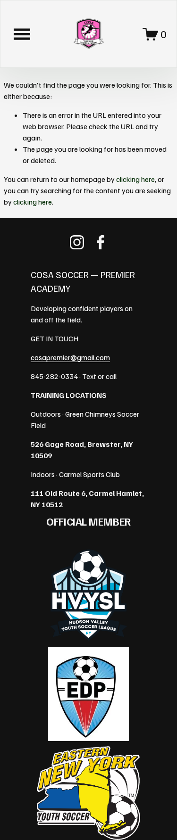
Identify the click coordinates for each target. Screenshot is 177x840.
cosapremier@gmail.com (70, 357)
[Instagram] (76, 242)
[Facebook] (100, 242)
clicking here (135, 179)
